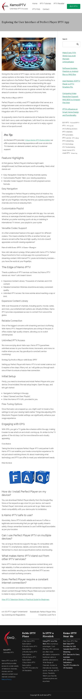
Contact (46, 9)
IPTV (64, 125)
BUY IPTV (74, 6)
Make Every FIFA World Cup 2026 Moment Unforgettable (69, 57)
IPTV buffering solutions (69, 129)
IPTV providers (67, 135)
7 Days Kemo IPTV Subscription (37, 140)
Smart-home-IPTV (68, 150)
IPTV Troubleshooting (68, 147)
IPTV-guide (70, 125)
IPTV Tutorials (45, 4)
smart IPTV (66, 153)
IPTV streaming (68, 141)
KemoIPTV (18, 5)
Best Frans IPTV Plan (70, 641)
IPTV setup (75, 138)
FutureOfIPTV (74, 123)
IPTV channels (67, 132)
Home (34, 4)
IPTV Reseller (59, 4)
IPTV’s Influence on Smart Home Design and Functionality (70, 112)
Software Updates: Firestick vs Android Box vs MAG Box (70, 71)
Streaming (74, 153)
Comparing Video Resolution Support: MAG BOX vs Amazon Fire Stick (71, 98)
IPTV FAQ (36, 9)
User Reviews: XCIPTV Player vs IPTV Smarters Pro (71, 84)
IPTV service (66, 138)
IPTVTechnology (67, 144)
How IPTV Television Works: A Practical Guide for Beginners (25, 600)
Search (64, 39)
